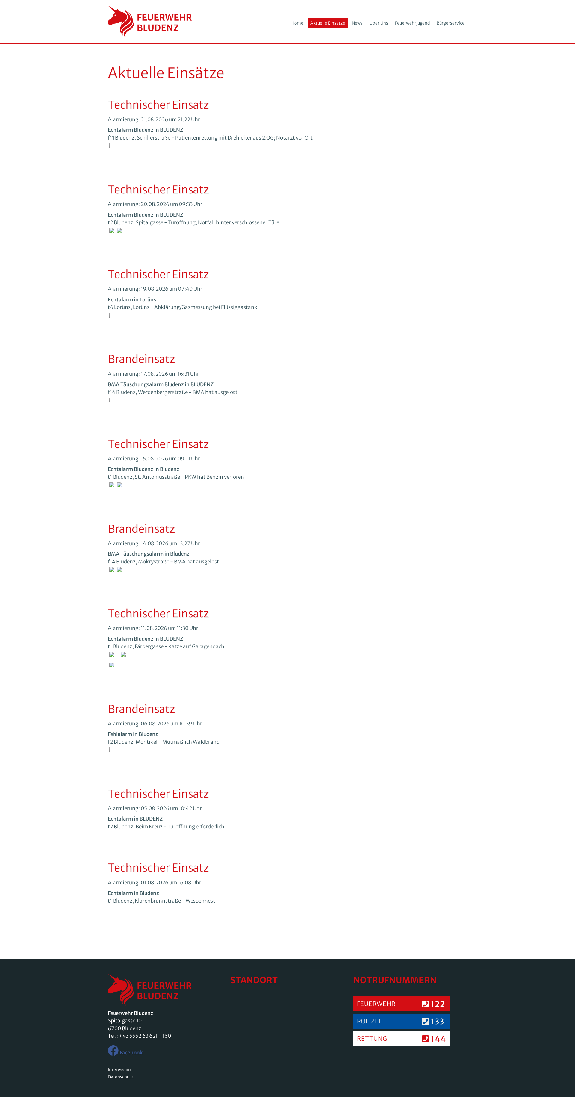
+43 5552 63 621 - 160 (145, 1036)
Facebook (131, 1052)
